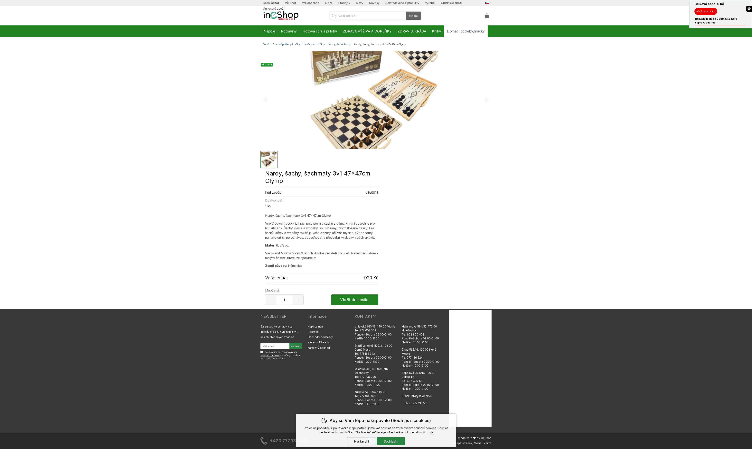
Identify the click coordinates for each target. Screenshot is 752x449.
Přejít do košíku (705, 11)
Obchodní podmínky (320, 337)
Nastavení (361, 441)
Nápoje (269, 31)
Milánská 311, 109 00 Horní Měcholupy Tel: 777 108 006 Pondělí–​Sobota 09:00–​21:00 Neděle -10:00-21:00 (373, 377)
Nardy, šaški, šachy (339, 44)
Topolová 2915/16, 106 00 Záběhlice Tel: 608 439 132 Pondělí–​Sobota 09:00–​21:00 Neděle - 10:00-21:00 (420, 381)
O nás (329, 2)
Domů (265, 44)
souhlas (386, 428)
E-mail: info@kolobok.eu (417, 396)
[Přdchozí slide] (265, 100)
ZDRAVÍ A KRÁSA (412, 31)
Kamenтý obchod (319, 347)
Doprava (313, 331)
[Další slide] (486, 100)
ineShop (486, 438)
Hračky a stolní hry (314, 44)
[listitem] (269, 159)
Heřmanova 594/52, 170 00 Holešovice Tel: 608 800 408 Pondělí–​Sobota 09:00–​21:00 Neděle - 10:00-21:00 (420, 334)
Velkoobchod (310, 2)
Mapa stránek (463, 443)
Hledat (413, 15)
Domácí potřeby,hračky (286, 44)
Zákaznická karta (319, 342)
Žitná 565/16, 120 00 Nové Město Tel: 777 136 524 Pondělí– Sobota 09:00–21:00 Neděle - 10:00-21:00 (421, 357)
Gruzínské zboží (451, 2)
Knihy (436, 31)
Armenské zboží (273, 8)
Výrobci (430, 2)
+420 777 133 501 (289, 440)
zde (430, 432)
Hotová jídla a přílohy (320, 31)
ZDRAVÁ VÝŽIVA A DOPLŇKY (367, 31)
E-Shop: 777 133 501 (415, 403)
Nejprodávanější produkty (402, 2)
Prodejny (344, 2)
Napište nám (316, 326)
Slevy (359, 2)
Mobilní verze (483, 443)
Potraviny (289, 31)
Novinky (374, 2)
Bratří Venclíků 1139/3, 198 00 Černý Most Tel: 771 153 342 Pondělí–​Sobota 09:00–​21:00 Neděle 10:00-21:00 (373, 353)
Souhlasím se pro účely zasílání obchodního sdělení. (280, 355)
